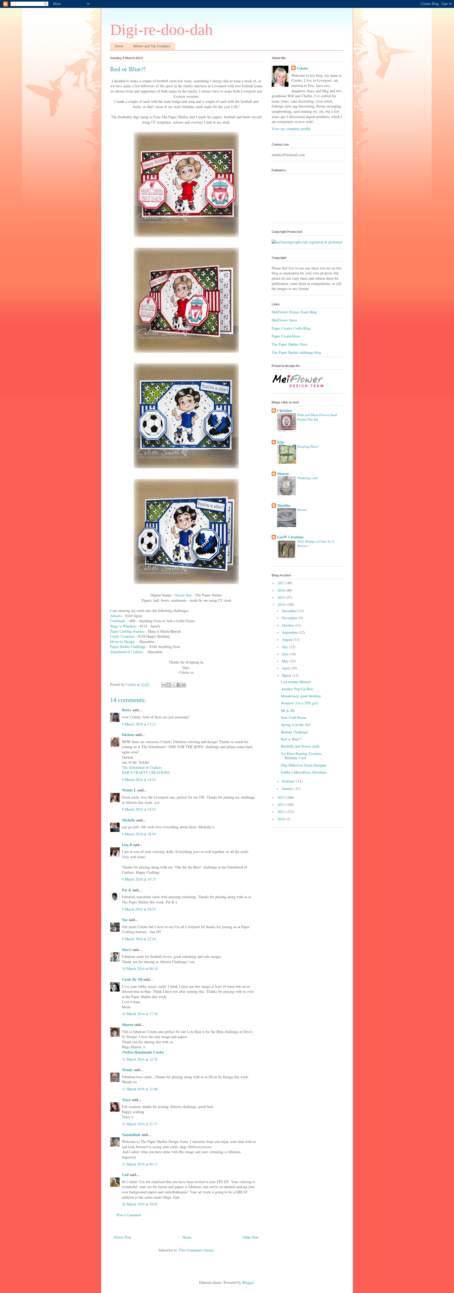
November (290, 617)
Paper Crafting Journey (127, 631)
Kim (280, 442)
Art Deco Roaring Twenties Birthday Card (301, 755)
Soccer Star (183, 594)
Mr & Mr (288, 710)
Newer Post (122, 1237)
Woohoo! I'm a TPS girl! (299, 703)
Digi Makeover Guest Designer (304, 765)
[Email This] (163, 685)
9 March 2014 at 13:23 (139, 724)
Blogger (248, 1282)
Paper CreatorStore (286, 336)
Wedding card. (307, 478)
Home (119, 46)
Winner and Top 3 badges (151, 46)
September (290, 632)
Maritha (283, 505)
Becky (126, 710)
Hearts (302, 509)
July (285, 646)
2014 (281, 604)
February (289, 781)
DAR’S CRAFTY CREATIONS (146, 772)
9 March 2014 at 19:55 (139, 909)
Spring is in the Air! (296, 724)
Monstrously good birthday (301, 695)
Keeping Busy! (308, 446)
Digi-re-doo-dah (161, 29)
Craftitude (117, 620)
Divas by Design (122, 641)
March (287, 675)
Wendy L (129, 790)
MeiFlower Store (284, 320)
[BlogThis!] (168, 685)
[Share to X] (173, 685)
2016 (281, 590)
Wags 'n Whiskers (123, 625)
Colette (302, 68)
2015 (281, 597)
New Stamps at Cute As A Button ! (315, 543)
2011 (281, 811)
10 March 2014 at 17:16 (140, 1013)
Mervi (126, 949)
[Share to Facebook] (178, 685)
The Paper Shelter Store (289, 344)
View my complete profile (291, 128)
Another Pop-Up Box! (297, 688)
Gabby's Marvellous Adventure (304, 772)
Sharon (127, 1024)
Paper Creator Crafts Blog (291, 328)
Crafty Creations (122, 636)
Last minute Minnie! (296, 681)
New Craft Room (293, 717)
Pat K (126, 890)
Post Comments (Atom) (196, 1250)
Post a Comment (129, 1214)
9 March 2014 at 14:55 (139, 779)
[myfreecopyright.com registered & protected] (307, 241)
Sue (125, 919)
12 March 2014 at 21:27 (140, 1123)
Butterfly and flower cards (300, 746)
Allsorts (116, 615)
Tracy (126, 1099)
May (286, 660)
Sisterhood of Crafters (126, 651)
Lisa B (127, 844)
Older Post (251, 1237)
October (288, 625)
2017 (281, 582)
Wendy (127, 1069)
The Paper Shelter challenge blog (296, 352)
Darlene (128, 734)
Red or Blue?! (291, 739)
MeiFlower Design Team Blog (294, 311)
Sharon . (284, 473)
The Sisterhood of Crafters (142, 767)
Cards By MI (132, 979)
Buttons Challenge (294, 731)
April (286, 668)
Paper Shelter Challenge (128, 646)
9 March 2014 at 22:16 (139, 938)
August (287, 639)
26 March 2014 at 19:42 (140, 1204)
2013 (281, 797)
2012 (281, 804)
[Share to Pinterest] (183, 685)
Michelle (128, 820)
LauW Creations (290, 537)
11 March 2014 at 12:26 (140, 1059)
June (286, 653)
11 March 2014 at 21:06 (140, 1088)
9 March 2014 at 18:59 (139, 833)
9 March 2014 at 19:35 (139, 879)
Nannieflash (131, 1134)
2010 (281, 818)
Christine (284, 410)
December (290, 610)
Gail (125, 1174)
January (288, 788)
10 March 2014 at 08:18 (140, 968)
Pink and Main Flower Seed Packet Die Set (317, 417)
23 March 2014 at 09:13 (140, 1164)
